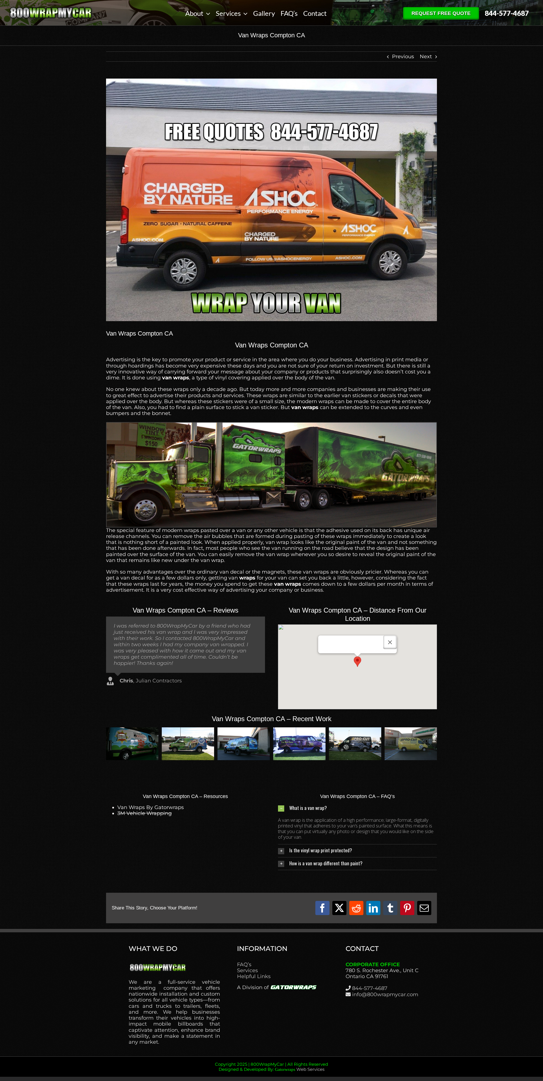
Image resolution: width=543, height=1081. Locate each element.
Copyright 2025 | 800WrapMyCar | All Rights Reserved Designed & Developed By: (271, 1066)
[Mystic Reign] (411, 730)
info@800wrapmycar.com (385, 994)
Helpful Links (254, 977)
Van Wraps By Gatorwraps (150, 807)
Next (426, 56)
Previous (403, 56)
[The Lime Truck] (132, 730)
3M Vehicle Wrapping (144, 813)
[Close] (390, 642)
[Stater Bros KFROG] (299, 730)
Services (247, 971)
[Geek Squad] (188, 730)
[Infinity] (243, 730)
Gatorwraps (285, 1069)
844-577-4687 (369, 988)
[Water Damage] (355, 730)
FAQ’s (244, 965)
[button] (357, 661)
